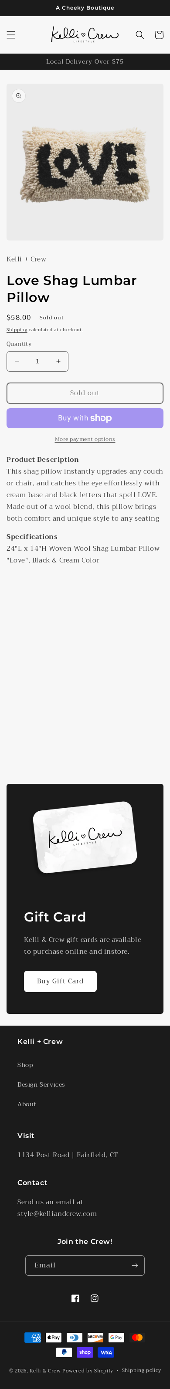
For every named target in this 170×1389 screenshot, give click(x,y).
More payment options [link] (85, 439)
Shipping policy (141, 1370)
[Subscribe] (134, 1265)
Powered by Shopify (87, 1370)
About (26, 1104)
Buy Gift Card (60, 981)
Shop (25, 1065)
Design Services (41, 1084)
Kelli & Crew (45, 1370)
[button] (10, 34)
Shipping (17, 329)
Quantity (19, 344)
